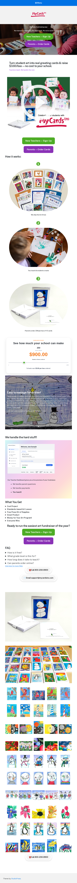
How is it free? (14, 552)
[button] (7, 402)
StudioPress (16, 879)
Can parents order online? (20, 563)
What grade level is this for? (21, 556)
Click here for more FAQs (14, 566)
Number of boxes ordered (38, 359)
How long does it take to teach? (23, 559)
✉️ (38, 578)
